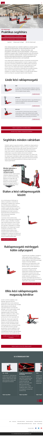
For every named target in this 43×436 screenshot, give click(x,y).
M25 (16, 85)
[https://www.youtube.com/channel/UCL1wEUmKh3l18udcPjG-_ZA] (41, 428)
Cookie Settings (39, 423)
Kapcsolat (34, 423)
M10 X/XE (17, 109)
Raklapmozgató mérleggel (18, 42)
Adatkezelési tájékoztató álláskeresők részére (24, 423)
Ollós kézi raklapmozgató (31, 42)
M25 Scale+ (17, 97)
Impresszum (14, 421)
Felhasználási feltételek (21, 421)
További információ (36, 94)
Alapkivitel (9, 42)
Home (10, 421)
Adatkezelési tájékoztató (38, 421)
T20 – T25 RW (5, 373)
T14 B (37, 373)
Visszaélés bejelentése (29, 421)
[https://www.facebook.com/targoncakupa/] (36, 428)
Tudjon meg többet (6, 394)
